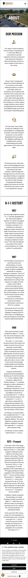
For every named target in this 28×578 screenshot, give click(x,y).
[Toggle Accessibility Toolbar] (3, 575)
